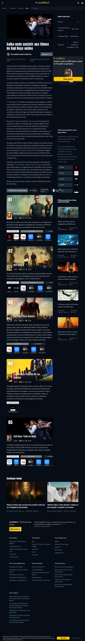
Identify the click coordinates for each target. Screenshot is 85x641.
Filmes (34, 190)
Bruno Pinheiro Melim (54, 511)
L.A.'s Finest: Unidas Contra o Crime (28, 165)
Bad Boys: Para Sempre (30, 121)
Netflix (57, 541)
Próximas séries (60, 563)
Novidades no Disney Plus (17, 577)
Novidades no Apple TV (16, 574)
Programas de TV (44, 190)
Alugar (32, 231)
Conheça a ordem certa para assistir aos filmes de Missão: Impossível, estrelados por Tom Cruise (68, 305)
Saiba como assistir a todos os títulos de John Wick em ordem (67, 333)
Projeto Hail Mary (15, 546)
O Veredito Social (37, 570)
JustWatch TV (59, 553)
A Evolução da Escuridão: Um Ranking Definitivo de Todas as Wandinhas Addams (19, 605)
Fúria (33, 552)
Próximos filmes (37, 563)
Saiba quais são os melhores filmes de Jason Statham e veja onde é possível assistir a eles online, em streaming (68, 250)
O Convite (12, 554)
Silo (33, 541)
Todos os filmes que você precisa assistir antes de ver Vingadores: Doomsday (26, 506)
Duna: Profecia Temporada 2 (64, 567)
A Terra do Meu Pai (38, 567)
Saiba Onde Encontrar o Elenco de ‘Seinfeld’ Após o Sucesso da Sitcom (19, 598)
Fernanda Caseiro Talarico (63, 256)
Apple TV (58, 547)
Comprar (52, 231)
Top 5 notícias (13, 593)
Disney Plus (58, 550)
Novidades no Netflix (16, 567)
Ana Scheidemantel (62, 228)
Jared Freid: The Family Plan (41, 580)
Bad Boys (23, 83)
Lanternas (35, 549)
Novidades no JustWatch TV (18, 580)
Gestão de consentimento (42, 526)
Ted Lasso (35, 555)
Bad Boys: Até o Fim (27, 150)
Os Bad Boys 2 (12, 102)
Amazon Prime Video (61, 544)
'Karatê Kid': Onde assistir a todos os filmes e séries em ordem (68, 278)
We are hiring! (15, 529)
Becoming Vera (37, 577)
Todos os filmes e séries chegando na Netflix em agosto (66, 222)
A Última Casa (13, 557)
